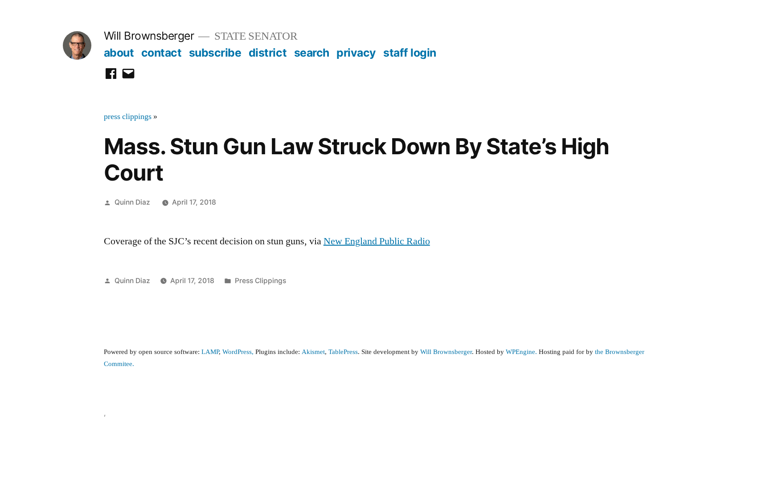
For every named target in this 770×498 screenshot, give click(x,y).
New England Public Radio (377, 241)
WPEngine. (522, 352)
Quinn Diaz (132, 202)
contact (161, 52)
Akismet (313, 352)
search (311, 52)
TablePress (343, 352)
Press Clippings (260, 280)
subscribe (215, 52)
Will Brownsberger (149, 35)
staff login (409, 52)
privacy (356, 52)
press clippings (128, 117)
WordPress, (238, 352)
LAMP (210, 352)
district (268, 52)
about (119, 52)
